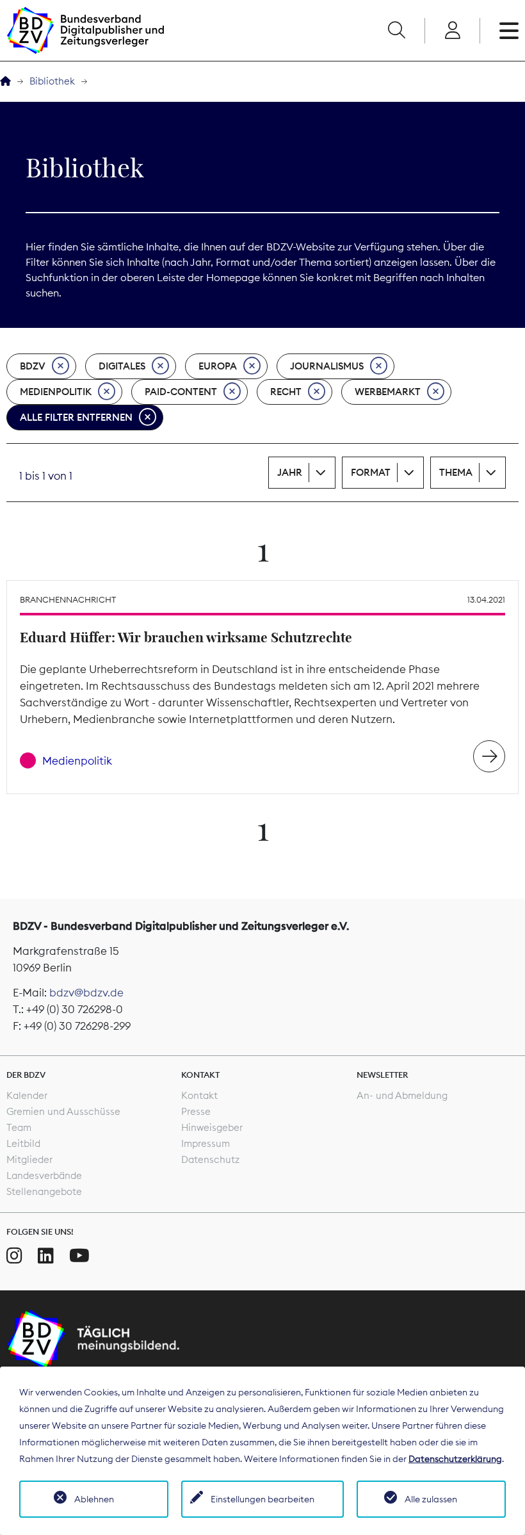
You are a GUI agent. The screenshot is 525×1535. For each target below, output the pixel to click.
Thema (455, 472)
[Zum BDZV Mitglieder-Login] (452, 31)
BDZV (32, 366)
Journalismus (327, 366)
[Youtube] (79, 1255)
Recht (286, 392)
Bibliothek (52, 81)
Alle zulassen (431, 1499)
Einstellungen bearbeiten (262, 1499)
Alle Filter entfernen (76, 417)
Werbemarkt (388, 392)
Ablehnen (94, 1499)
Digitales (122, 366)
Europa (217, 366)
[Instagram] (14, 1255)
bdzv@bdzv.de (86, 993)
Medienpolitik (56, 392)
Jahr (289, 472)
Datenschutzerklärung (455, 1459)
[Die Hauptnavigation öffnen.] (509, 30)
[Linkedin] (46, 1255)
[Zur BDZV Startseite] (5, 81)
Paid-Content (181, 392)
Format (371, 472)
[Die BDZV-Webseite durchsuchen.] (396, 31)
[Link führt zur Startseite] (85, 30)
